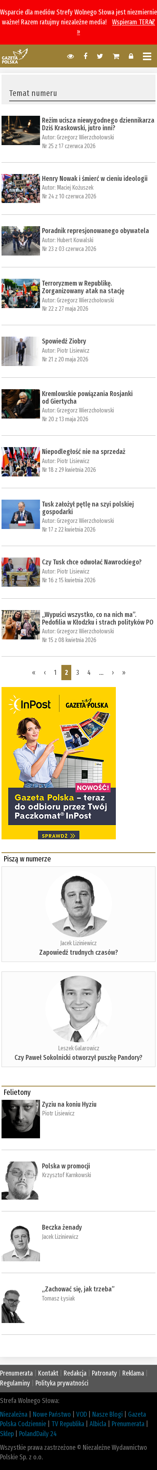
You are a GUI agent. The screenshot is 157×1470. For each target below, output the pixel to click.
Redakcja (75, 1373)
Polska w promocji (66, 1166)
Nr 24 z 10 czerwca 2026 (69, 196)
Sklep (7, 1434)
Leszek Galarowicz (78, 1048)
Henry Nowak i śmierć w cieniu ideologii (94, 178)
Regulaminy (15, 1383)
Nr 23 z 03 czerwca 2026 (69, 248)
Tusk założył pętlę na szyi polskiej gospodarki (88, 508)
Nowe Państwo (52, 1414)
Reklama (133, 1373)
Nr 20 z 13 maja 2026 (65, 419)
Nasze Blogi (107, 1414)
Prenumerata (16, 1373)
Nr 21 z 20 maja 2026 (65, 359)
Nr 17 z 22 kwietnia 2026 (69, 529)
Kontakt (48, 1373)
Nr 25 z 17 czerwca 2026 (69, 146)
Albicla (98, 1424)
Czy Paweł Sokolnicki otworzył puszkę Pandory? (78, 1057)
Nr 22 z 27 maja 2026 (65, 308)
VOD (81, 1414)
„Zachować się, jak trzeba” (78, 1289)
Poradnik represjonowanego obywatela (95, 231)
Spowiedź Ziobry (64, 341)
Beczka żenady (62, 1227)
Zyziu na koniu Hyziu (69, 1104)
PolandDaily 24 (38, 1434)
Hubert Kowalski (75, 240)
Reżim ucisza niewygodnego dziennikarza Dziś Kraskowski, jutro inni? (98, 124)
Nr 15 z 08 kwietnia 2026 (69, 640)
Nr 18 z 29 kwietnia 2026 (69, 469)
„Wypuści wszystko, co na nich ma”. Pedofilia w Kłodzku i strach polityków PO (98, 618)
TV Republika (67, 1424)
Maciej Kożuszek (75, 187)
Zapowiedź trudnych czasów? (78, 952)
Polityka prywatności (61, 1383)
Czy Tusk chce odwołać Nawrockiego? (92, 562)
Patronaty (104, 1373)
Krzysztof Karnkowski (66, 1175)
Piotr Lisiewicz (73, 350)
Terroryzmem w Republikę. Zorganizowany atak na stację (83, 287)
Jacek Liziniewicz (78, 943)
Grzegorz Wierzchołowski (85, 137)
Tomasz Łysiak (58, 1298)
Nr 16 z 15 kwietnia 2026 (69, 580)
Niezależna (13, 1414)
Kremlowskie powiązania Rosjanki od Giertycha (87, 398)
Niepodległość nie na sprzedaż (83, 451)
